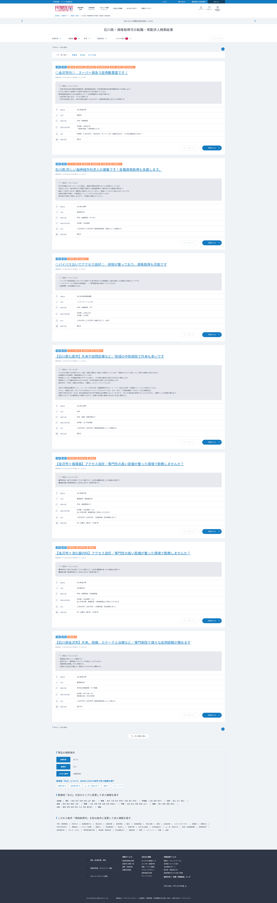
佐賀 (68, 807)
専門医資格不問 (89, 830)
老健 (159, 830)
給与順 (82, 55)
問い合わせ (182, 2)
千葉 (112, 801)
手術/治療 (149, 824)
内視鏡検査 (138, 824)
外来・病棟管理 (62, 824)
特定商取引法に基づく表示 (162, 898)
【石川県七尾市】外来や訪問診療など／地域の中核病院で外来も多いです (109, 356)
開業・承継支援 (127, 867)
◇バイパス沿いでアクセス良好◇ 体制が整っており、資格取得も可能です (111, 264)
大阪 (91, 804)
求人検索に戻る (140, 736)
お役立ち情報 (117, 8)
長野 (155, 801)
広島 (128, 804)
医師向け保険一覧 (128, 864)
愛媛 (168, 804)
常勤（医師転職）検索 (98, 860)
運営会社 (119, 898)
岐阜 (68, 804)
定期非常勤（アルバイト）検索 (101, 868)
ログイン (216, 2)
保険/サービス (146, 8)
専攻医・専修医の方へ (171, 870)
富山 (174, 801)
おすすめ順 (92, 55)
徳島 (164, 804)
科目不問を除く (62, 827)
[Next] (255, 21)
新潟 (159, 801)
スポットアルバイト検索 (99, 876)
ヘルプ (164, 2)
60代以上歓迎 (143, 827)
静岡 (72, 804)
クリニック (117, 786)
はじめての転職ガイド (149, 861)
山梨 (151, 801)
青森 (73, 801)
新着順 (74, 55)
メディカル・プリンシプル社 (174, 886)
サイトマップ (186, 898)
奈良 (107, 804)
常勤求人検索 (75, 16)
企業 (166, 830)
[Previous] (21, 21)
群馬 (134, 801)
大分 (80, 807)
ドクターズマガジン (148, 870)
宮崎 (84, 807)
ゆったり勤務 (86, 827)
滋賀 (103, 804)
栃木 (130, 801)
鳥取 (136, 804)
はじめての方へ (131, 8)
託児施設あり (157, 827)
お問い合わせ (176, 898)
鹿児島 (89, 807)
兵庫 (99, 804)
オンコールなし (74, 830)
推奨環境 (149, 898)
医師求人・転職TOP (61, 16)
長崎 (72, 807)
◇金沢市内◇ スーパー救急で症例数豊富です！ (91, 72)
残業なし (99, 827)
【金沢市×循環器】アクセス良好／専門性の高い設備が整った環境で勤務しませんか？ (119, 463)
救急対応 (99, 824)
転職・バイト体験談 (148, 867)
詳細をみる (212, 148)
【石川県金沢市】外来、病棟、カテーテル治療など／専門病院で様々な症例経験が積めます (123, 642)
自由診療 (167, 824)
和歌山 (112, 804)
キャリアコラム (147, 876)
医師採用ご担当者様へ (199, 2)
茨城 (126, 801)
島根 (140, 804)
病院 (105, 786)
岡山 (132, 804)
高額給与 (75, 827)
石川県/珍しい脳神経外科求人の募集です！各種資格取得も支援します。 (108, 169)
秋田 (85, 801)
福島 (93, 801)
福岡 (64, 807)
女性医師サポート (170, 867)
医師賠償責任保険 (128, 861)
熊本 (76, 807)
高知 (172, 804)
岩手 (77, 801)
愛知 (64, 804)
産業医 (194, 824)
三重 (76, 804)
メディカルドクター (181, 824)
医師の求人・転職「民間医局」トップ (177, 877)
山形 (89, 801)
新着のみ (204, 824)
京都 (95, 804)
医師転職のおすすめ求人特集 (173, 873)
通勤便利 (132, 830)
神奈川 (121, 801)
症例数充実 (74, 786)
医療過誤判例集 (147, 873)
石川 (178, 801)
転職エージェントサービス (172, 861)
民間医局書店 (126, 870)
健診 (128, 824)
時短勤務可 (110, 827)
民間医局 (64, 8)
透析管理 (119, 824)
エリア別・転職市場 (148, 864)
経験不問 (61, 786)
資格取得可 (203, 827)
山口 (144, 804)
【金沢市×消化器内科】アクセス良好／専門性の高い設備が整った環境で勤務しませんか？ (122, 553)
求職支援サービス (170, 857)
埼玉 (116, 801)
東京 (108, 801)
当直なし (121, 827)
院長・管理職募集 (188, 827)
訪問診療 (109, 824)
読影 (158, 824)
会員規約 (142, 898)
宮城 (81, 801)
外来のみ (75, 824)
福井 (182, 801)
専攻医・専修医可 (105, 830)
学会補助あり (120, 830)
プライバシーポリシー (130, 898)
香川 (160, 804)
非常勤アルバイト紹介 (171, 864)
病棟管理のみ (86, 824)
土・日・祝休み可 (91, 786)
